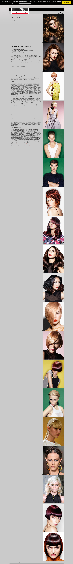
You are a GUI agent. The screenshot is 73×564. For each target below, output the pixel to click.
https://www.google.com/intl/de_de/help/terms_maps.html (23, 143)
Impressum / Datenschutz (14, 562)
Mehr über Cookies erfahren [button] (25, 3)
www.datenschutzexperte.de (32, 145)
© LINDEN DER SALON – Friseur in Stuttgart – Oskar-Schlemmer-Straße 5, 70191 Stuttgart (36, 562)
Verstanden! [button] (66, 2)
